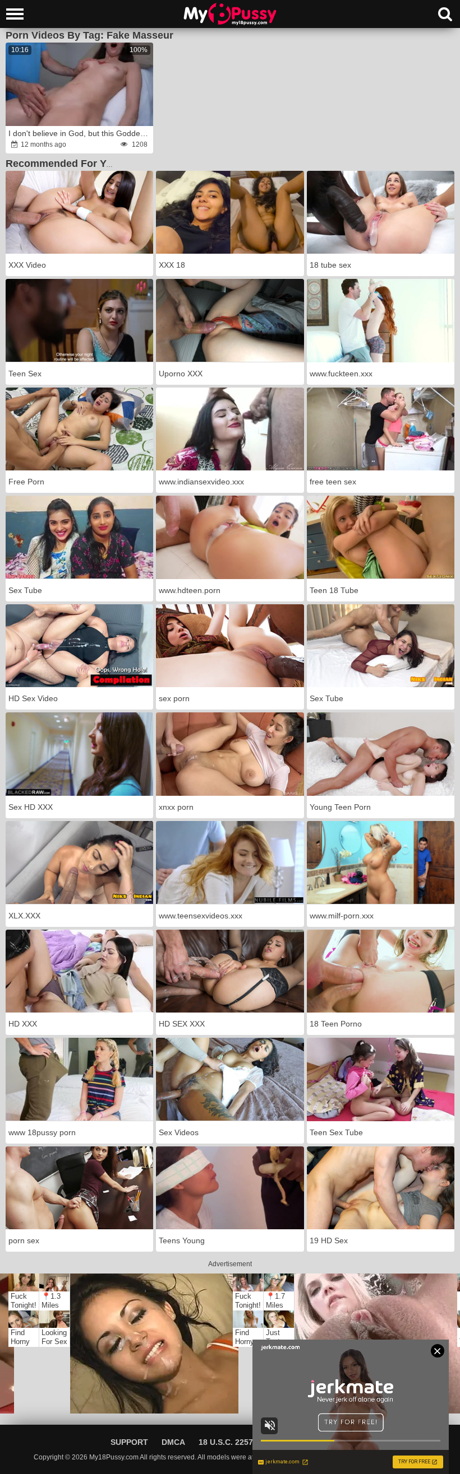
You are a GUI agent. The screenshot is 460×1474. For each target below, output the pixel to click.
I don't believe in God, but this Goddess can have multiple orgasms (80, 133)
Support (129, 1442)
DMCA (173, 1442)
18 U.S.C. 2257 (226, 1442)
